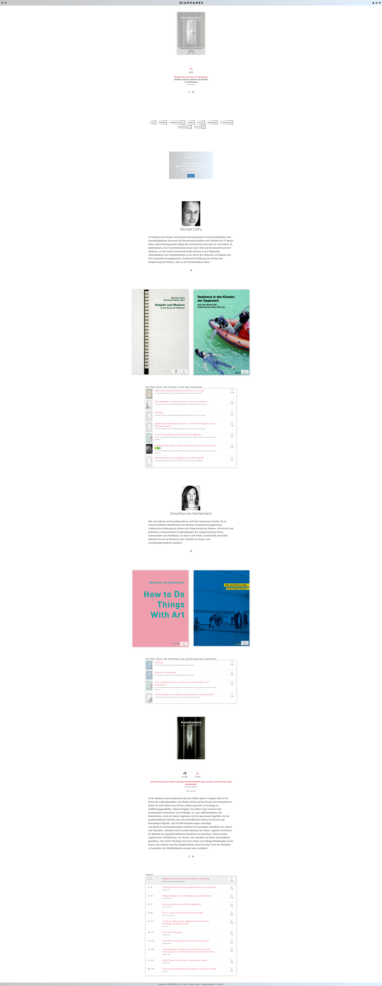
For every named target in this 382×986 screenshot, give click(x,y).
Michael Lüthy (179, 77)
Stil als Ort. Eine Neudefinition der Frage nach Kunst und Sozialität (189, 969)
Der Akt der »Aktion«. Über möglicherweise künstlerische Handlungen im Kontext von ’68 (185, 922)
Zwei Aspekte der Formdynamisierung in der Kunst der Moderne (180, 401)
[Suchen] (5, 3)
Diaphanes (191, 2)
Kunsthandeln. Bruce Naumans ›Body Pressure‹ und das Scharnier (189, 887)
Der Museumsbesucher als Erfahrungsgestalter (181, 904)
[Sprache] (376, 3)
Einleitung (158, 412)
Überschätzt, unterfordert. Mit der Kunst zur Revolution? (185, 941)
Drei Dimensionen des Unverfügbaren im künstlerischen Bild (179, 458)
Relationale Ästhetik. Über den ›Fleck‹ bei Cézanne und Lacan (179, 390)
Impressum (220, 984)
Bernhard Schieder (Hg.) (195, 782)
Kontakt (197, 984)
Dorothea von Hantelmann (197, 77)
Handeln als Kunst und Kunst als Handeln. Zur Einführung (185, 878)
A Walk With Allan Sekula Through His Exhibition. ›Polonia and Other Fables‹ (185, 445)
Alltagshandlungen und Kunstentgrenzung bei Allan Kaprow (187, 896)
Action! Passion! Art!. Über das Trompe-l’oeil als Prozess (184, 960)
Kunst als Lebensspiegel (172, 932)
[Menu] (2, 3)
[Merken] (189, 92)
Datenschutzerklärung (208, 984)
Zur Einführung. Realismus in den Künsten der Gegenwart (178, 434)
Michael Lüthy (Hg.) (177, 782)
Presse (185, 984)
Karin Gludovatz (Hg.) (159, 782)
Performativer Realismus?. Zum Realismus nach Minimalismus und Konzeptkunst (181, 684)
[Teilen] (192, 92)
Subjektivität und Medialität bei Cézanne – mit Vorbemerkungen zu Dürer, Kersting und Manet (184, 425)
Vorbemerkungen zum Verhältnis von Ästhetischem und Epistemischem (184, 694)
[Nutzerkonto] (373, 3)
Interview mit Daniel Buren (165, 672)
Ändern (191, 176)
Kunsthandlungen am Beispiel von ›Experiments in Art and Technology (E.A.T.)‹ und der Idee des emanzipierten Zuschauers (188, 951)
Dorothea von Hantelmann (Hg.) (219, 782)
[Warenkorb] (380, 3)
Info (180, 984)
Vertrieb (191, 984)
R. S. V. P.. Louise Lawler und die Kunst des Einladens (182, 913)
